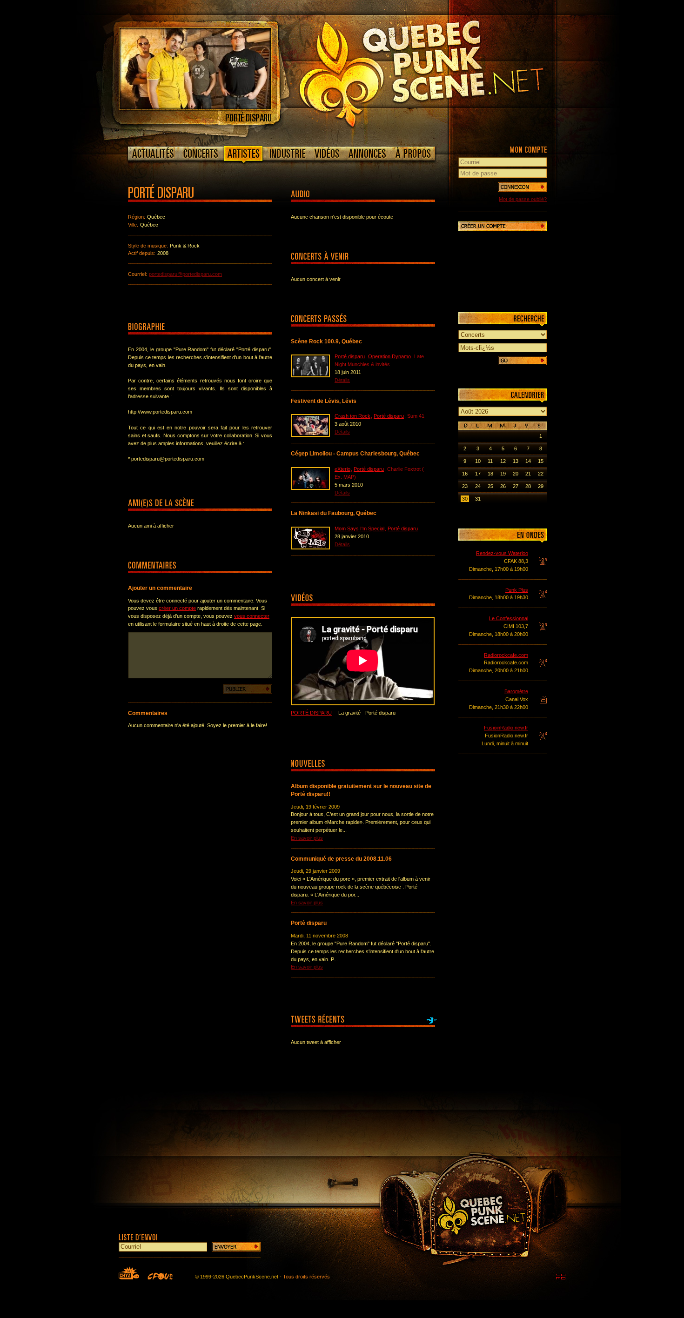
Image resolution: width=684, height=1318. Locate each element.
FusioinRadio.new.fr (506, 727)
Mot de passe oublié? (523, 199)
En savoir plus (307, 838)
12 (503, 461)
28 (528, 486)
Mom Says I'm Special (359, 528)
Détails (342, 380)
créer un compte (177, 608)
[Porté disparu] (195, 107)
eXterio (342, 469)
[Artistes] (243, 155)
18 (490, 473)
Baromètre (516, 691)
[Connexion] (522, 187)
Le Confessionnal (508, 618)
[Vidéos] (327, 154)
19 (503, 473)
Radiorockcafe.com (506, 655)
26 (503, 486)
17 (478, 473)
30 (465, 499)
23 (465, 486)
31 (478, 499)
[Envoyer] (236, 1246)
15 (540, 461)
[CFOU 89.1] (160, 1276)
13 (515, 461)
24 (478, 486)
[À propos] (413, 154)
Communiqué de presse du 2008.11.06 (341, 859)
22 (540, 473)
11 (490, 461)
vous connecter (251, 616)
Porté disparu (350, 356)
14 (528, 461)
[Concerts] (200, 154)
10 (478, 461)
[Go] (522, 360)
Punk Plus (516, 590)
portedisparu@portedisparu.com (185, 274)
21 (528, 473)
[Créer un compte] (502, 226)
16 (465, 473)
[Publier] (247, 689)
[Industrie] (287, 154)
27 (515, 486)
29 (540, 486)
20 (515, 473)
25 (490, 486)
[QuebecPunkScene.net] (440, 72)
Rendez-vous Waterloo (502, 553)
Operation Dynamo (389, 356)
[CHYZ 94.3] (129, 1272)
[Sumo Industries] (560, 1276)
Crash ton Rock (352, 416)
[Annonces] (367, 154)
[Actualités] (153, 154)
